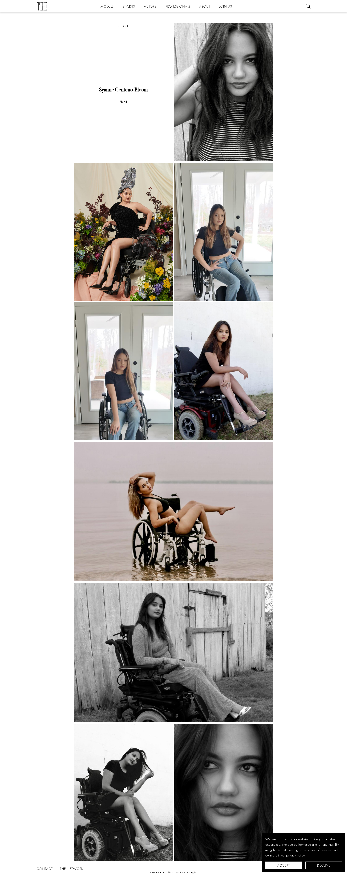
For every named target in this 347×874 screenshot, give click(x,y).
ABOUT (204, 6)
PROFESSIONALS (177, 6)
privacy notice (295, 855)
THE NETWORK (71, 868)
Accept (283, 865)
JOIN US (225, 6)
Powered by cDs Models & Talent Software (174, 872)
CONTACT (45, 868)
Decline (324, 865)
